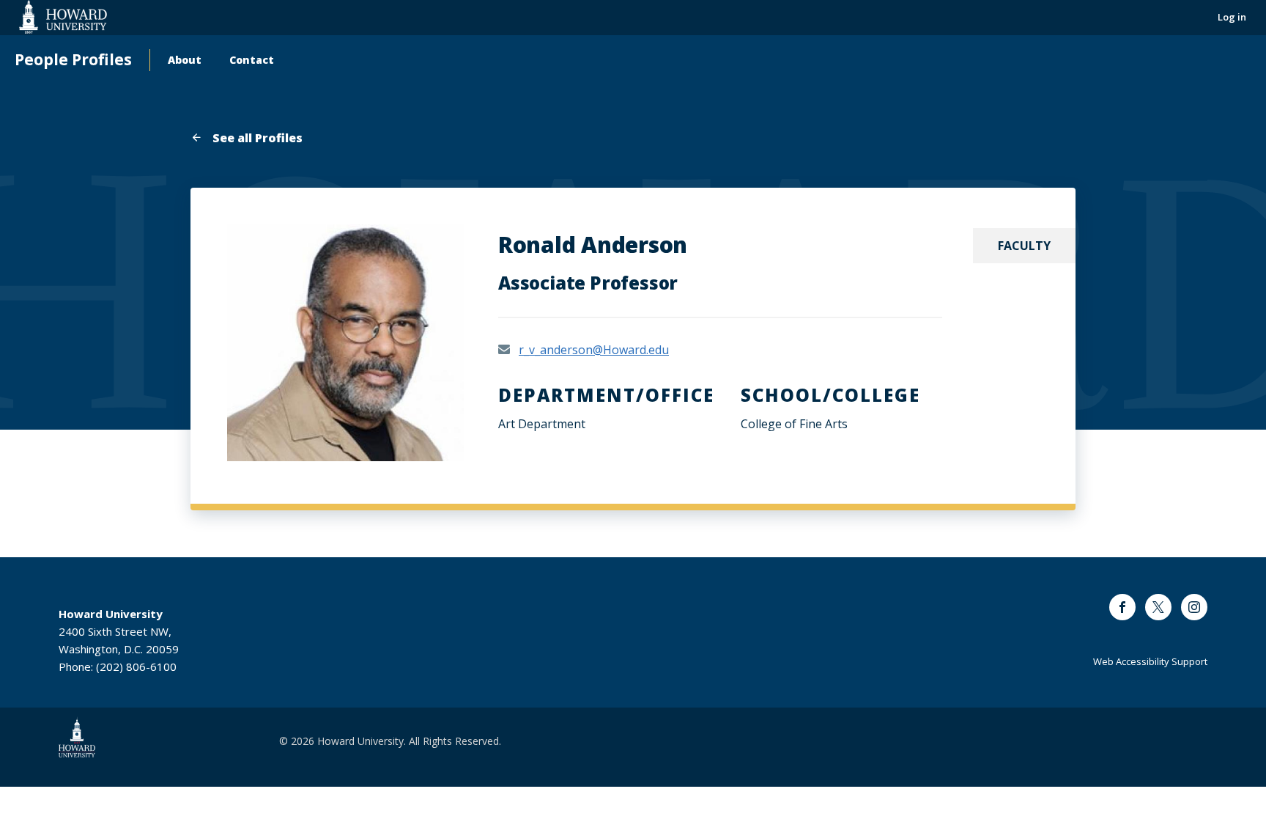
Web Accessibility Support (1150, 661)
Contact (251, 60)
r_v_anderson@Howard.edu (594, 350)
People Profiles (73, 60)
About (184, 60)
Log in (1232, 16)
